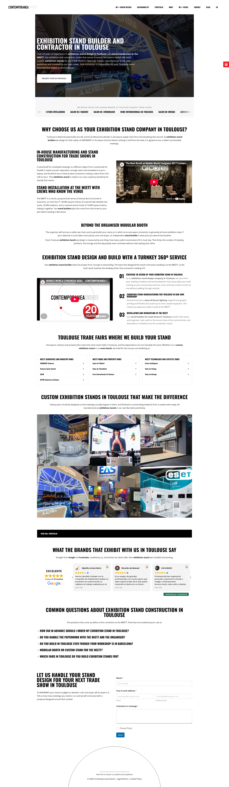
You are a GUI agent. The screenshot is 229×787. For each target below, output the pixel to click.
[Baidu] (114, 440)
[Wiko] (166, 440)
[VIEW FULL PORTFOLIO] (114, 534)
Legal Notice (122, 779)
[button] (190, 577)
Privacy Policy (126, 728)
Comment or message (127, 706)
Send (120, 735)
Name (120, 678)
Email (118, 700)
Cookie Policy (136, 779)
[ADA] (63, 440)
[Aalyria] (63, 492)
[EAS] (114, 492)
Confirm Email (161, 700)
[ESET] (166, 492)
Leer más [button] (79, 588)
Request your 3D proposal (54, 78)
